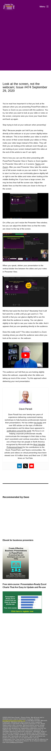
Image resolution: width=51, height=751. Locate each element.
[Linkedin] (19, 466)
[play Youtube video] (25, 355)
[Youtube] (31, 466)
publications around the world (19, 431)
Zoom (5, 167)
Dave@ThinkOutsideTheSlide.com (14, 720)
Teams (38, 164)
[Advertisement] (25, 40)
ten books (38, 423)
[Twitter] (25, 466)
